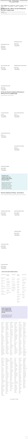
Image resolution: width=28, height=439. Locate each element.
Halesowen (20, 343)
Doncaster (15, 322)
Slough (15, 377)
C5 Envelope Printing (4, 244)
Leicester (2, 368)
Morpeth (7, 367)
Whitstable (24, 376)
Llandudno (2, 377)
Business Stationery (3, 266)
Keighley (24, 346)
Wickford (24, 377)
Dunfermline (16, 329)
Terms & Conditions (21, 417)
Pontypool (11, 366)
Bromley (7, 333)
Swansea (20, 375)
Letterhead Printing (17, 231)
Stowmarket (20, 365)
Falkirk (15, 347)
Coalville (11, 333)
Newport (7, 377)
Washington (24, 366)
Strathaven (20, 369)
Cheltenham (7, 349)
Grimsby (20, 341)
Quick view (2, 43)
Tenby (19, 383)
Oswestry (7, 391)
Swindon (20, 376)
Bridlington (7, 328)
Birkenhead (2, 349)
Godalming (20, 335)
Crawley (11, 341)
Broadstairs (7, 332)
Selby (15, 367)
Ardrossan (2, 331)
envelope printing (19, 294)
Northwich (7, 383)
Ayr (1, 333)
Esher (15, 345)
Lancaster (2, 364)
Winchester (24, 380)
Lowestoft (2, 382)
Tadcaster (20, 377)
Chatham (7, 347)
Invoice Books (2, 414)
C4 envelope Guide (12, 416)
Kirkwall (2, 362)
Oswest (7, 390)
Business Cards (16, 43)
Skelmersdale (16, 375)
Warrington (24, 364)
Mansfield (2, 390)
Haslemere (20, 349)
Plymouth (11, 364)
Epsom (15, 344)
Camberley (7, 341)
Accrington (2, 322)
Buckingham (7, 334)
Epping (15, 343)
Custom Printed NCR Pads (19, 112)
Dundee (15, 328)
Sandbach (15, 364)
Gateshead (20, 329)
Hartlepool (20, 348)
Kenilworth (24, 349)
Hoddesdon (24, 331)
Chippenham (11, 322)
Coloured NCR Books (5, 112)
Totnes (19, 389)
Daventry (11, 348)
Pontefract (11, 365)
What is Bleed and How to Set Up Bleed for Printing (20, 402)
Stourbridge (20, 364)
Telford (19, 382)
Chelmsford (7, 348)
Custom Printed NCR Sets (5, 133)
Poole (11, 368)
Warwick (24, 365)
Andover (2, 329)
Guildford (20, 342)
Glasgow (20, 331)
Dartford (11, 347)
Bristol (6, 331)
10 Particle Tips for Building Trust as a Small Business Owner (20, 404)
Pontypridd (11, 367)
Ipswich (24, 344)
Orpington (7, 389)
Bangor (2, 335)
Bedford (2, 343)
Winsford (24, 382)
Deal (10, 349)
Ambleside (2, 327)
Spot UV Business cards (5, 65)
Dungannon (15, 330)
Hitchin (24, 330)
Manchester (2, 389)
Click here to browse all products (22, 194)
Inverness (24, 342)
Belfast (2, 344)
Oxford (6, 393)
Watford (24, 367)
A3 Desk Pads (8, 286)
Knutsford (2, 363)
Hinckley (24, 329)
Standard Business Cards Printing (20, 65)
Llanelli (2, 378)
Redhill (11, 378)
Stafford (15, 390)
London (2, 379)
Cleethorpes (11, 329)
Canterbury (7, 343)
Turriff (19, 393)
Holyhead (24, 332)
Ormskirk (7, 388)
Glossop (20, 333)
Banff (2, 334)
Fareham (15, 349)
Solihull (15, 378)
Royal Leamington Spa (11, 389)
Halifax (20, 344)
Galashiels (20, 328)
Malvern (2, 388)
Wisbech (24, 383)
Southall (15, 381)
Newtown (7, 381)
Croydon (11, 344)
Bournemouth (7, 322)
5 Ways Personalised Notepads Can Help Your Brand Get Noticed (21, 410)
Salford (15, 362)
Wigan (24, 379)
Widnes (24, 378)
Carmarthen (7, 346)
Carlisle (7, 345)
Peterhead (11, 362)
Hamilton (20, 345)
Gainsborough (20, 327)
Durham (15, 332)
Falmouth (15, 348)
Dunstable (15, 331)
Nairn (6, 369)
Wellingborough (25, 368)
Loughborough (3, 381)
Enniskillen (15, 342)
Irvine (23, 345)
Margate (2, 391)
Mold (6, 365)
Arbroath (2, 330)
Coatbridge (11, 334)
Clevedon (11, 330)
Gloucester (20, 334)
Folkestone (20, 322)
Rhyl (10, 381)
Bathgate (2, 342)
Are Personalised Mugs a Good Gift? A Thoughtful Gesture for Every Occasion (21, 408)
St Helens (15, 389)
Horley (24, 334)
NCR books (6, 95)
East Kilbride (16, 335)
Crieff (10, 343)
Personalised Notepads (5, 166)
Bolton (2, 354)
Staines (15, 391)
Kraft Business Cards (18, 41)
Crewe (11, 342)
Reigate (11, 379)
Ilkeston (24, 341)
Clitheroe (11, 331)
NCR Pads (15, 114)
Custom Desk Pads (4, 264)
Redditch (11, 377)
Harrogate (20, 347)
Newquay (7, 378)
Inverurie (24, 343)
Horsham (24, 335)
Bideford (2, 348)
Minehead (7, 364)
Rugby (11, 390)
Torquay (20, 388)
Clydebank (11, 332)
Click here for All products (11, 95)
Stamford (15, 392)
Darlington (11, 346)
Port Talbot (11, 369)
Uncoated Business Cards (5, 85)
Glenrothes (20, 332)
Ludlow (2, 383)
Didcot (11, 354)
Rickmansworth (12, 383)
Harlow (20, 346)
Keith (23, 347)
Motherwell (7, 368)
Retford (11, 380)
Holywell (24, 333)
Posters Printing (9, 288)
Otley (6, 392)
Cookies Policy (21, 414)
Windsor (24, 381)
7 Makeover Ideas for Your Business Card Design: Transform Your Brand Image (21, 406)
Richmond (11, 382)
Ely (14, 341)
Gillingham (20, 330)
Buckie (6, 335)
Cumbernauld (12, 345)
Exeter (15, 346)
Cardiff (6, 344)
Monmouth (7, 366)
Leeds (2, 367)
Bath (1, 341)
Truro (19, 390)
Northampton (7, 382)
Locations (2, 421)
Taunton (20, 379)
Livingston (2, 376)
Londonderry (3, 380)
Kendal (24, 348)
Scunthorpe (15, 366)
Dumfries (15, 327)
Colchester (11, 335)
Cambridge (7, 342)
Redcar (11, 376)
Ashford (2, 332)
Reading (11, 375)
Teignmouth (20, 381)
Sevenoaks (15, 368)
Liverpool (2, 375)
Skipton (15, 376)
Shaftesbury (15, 369)
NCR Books (2, 114)
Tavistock (20, 380)
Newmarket (7, 376)
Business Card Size (12, 413)
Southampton (16, 382)
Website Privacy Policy (22, 413)
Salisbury (15, 363)
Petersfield (11, 363)
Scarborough (16, 365)
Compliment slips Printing (4, 417)
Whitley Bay (24, 375)
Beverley (2, 347)
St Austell (15, 388)
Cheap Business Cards (5, 44)
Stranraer (20, 366)
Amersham (2, 328)
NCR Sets (13, 281)
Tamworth (20, 378)
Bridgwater (7, 327)
